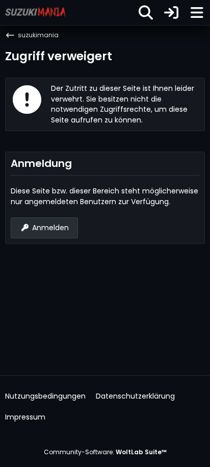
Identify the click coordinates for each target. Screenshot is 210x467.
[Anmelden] (171, 12)
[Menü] (197, 13)
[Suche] (146, 13)
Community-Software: (105, 452)
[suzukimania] (35, 12)
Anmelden (50, 228)
